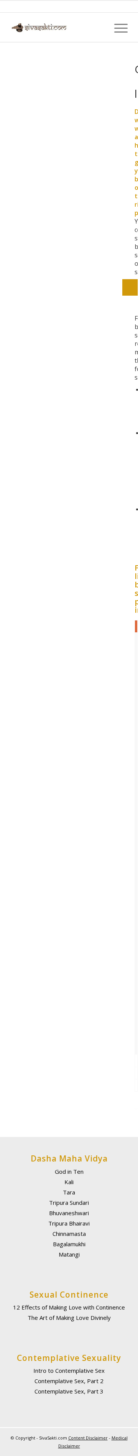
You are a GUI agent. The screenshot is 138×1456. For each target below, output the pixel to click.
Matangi (69, 1254)
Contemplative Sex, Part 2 (69, 1381)
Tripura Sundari (69, 1202)
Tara (69, 1192)
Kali (69, 1182)
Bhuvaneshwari (69, 1213)
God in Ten (69, 1171)
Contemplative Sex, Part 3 (69, 1391)
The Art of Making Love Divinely (69, 1317)
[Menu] (117, 27)
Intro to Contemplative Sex (69, 1370)
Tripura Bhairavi (69, 1223)
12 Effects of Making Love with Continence (69, 1307)
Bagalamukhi (69, 1244)
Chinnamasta (69, 1233)
